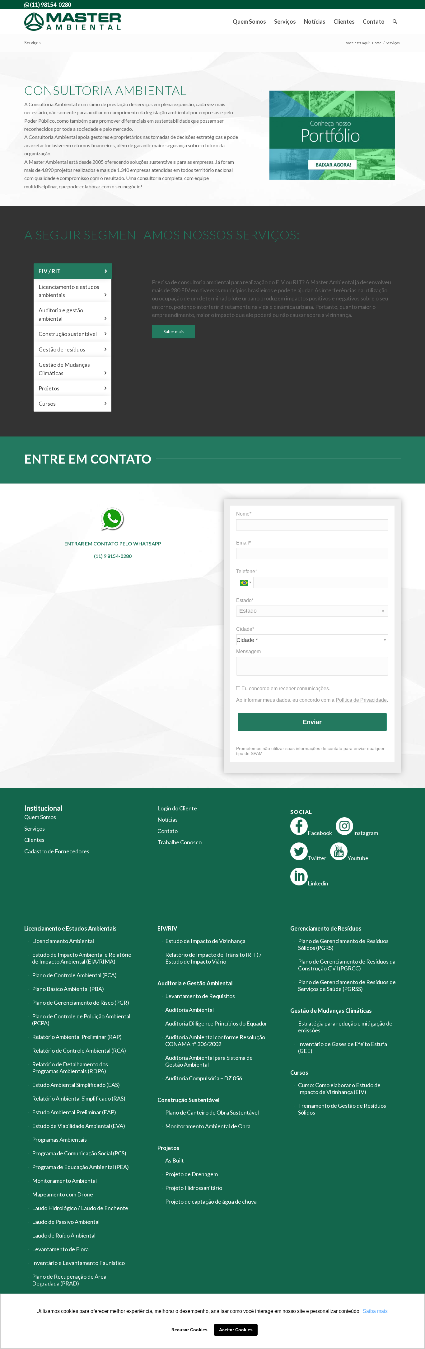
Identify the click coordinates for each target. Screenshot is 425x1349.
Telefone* (246, 571)
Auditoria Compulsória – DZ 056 (203, 1078)
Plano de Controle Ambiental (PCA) (74, 975)
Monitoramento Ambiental (64, 1180)
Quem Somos (40, 817)
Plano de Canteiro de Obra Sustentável (212, 1112)
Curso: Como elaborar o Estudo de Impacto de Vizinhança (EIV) (339, 1088)
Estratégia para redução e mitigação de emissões (345, 1027)
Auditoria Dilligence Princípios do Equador (216, 1023)
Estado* (245, 600)
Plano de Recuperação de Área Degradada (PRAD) (69, 1280)
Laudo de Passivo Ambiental (66, 1221)
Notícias (167, 819)
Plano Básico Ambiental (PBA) (68, 988)
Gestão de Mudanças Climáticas (331, 1010)
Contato (167, 831)
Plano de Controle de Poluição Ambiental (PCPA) (81, 1019)
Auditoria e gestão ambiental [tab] (72, 314)
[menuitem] (249, 21)
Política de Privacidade (361, 700)
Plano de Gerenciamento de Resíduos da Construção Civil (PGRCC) (346, 965)
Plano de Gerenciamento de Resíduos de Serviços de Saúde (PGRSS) (347, 985)
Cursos (299, 1072)
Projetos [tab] (72, 388)
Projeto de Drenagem (191, 1174)
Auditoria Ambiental (189, 1009)
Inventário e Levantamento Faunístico (78, 1262)
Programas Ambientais (59, 1139)
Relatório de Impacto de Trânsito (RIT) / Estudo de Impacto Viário (213, 958)
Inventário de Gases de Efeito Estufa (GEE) (342, 1047)
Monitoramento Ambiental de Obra (207, 1126)
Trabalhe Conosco (179, 842)
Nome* (243, 513)
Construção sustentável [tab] (72, 333)
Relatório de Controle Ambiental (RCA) (79, 1050)
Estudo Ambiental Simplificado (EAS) (76, 1084)
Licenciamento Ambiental (63, 940)
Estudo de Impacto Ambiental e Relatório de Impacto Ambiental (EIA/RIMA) (81, 958)
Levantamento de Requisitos (200, 996)
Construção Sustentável (188, 1100)
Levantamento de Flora (60, 1249)
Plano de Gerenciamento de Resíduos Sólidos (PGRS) (343, 944)
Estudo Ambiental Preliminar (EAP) (74, 1112)
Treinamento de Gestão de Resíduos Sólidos (342, 1109)
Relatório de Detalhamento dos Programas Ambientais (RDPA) (70, 1067)
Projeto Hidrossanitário (193, 1187)
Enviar (312, 722)
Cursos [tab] (72, 403)
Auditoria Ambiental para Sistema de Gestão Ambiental (209, 1061)
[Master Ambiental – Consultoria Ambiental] (72, 21)
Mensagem (248, 651)
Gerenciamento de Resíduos (326, 928)
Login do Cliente (177, 808)
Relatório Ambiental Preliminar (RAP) (77, 1036)
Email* (243, 542)
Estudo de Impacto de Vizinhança (205, 940)
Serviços (32, 42)
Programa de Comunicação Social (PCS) (79, 1153)
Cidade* (245, 629)
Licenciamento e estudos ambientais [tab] (72, 290)
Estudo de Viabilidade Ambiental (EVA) (78, 1125)
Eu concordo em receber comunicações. (285, 688)
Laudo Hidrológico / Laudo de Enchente (80, 1208)
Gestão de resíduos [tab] (72, 349)
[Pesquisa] (395, 21)
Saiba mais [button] (375, 1311)
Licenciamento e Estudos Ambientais (70, 928)
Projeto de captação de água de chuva (211, 1201)
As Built (174, 1160)
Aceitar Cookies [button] (236, 1329)
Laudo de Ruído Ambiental (64, 1235)
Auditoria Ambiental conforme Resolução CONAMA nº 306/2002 (215, 1040)
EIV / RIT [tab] (73, 271)
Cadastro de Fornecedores (56, 851)
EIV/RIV (167, 928)
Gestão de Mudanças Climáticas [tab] (72, 368)
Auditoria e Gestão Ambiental (195, 983)
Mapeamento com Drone (62, 1194)
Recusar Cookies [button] (189, 1329)
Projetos (168, 1147)
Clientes (34, 839)
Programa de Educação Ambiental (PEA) (80, 1166)
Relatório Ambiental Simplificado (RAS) (78, 1098)
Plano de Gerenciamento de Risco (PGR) (80, 1002)
